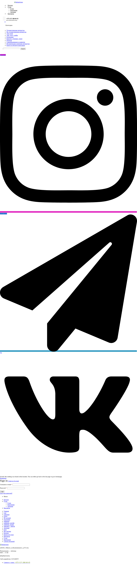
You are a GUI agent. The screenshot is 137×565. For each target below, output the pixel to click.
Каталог (6, 499)
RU (24, 52)
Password (3, 488)
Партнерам (10, 505)
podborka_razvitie (9, 523)
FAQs (5, 516)
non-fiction (7, 519)
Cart (5, 513)
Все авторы (7, 531)
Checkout (6, 514)
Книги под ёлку (9, 535)
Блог (5, 529)
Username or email (6, 484)
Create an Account (13, 481)
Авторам (10, 506)
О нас (5, 501)
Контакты (7, 508)
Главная (6, 511)
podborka (6, 521)
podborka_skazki (9, 524)
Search (23, 49)
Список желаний (9, 541)
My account (7, 518)
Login (2, 491)
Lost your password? (6, 493)
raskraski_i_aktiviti (9, 526)
